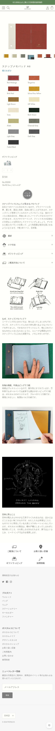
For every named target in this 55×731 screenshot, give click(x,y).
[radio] (15, 78)
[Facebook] (7, 582)
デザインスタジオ (9, 640)
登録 (7, 695)
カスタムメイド (8, 636)
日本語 (7, 715)
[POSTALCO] (27, 7)
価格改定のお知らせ (10, 575)
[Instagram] (11, 582)
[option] (27, 31)
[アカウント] (46, 8)
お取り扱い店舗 (8, 647)
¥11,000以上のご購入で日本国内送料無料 (27, 2)
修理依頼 (6, 659)
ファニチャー (7, 616)
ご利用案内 (6, 651)
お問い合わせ (7, 655)
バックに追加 (27, 194)
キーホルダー (7, 612)
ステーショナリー (9, 608)
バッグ (5, 600)
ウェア (5, 604)
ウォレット (6, 597)
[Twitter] (3, 582)
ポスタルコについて (10, 632)
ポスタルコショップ (10, 644)
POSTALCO (11, 722)
